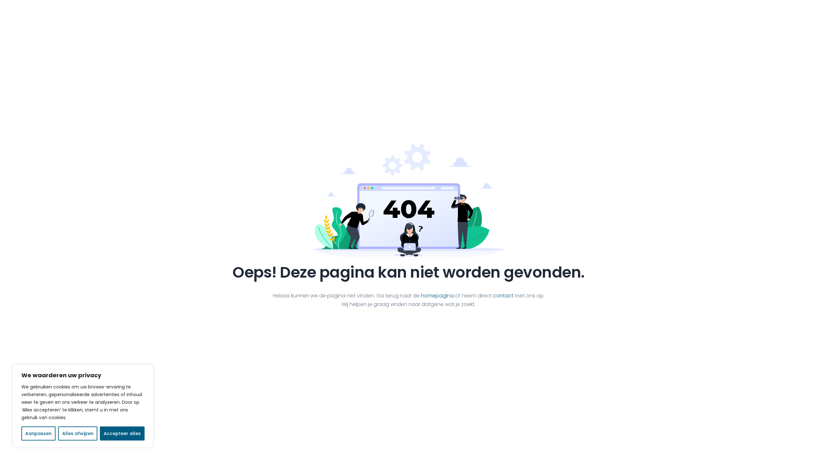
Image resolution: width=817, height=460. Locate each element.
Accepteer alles (122, 433)
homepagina (437, 295)
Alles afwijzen (78, 433)
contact (503, 295)
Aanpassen (38, 433)
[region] (83, 406)
